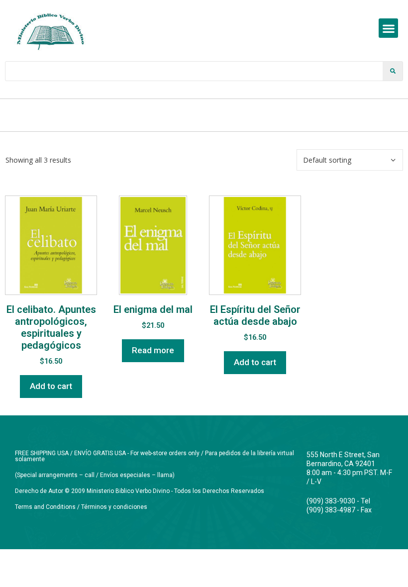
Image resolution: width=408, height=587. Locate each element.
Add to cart (51, 386)
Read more (153, 350)
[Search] (393, 71)
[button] (388, 28)
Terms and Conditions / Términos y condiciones (81, 506)
